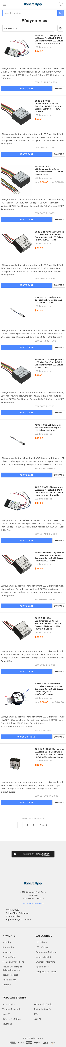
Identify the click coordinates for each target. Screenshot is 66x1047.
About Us (7, 952)
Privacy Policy (9, 957)
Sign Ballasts (42, 966)
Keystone (7, 1024)
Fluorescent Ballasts (45, 952)
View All (37, 1019)
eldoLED (6, 1014)
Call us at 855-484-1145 (33, 903)
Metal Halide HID (43, 957)
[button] (60, 28)
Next (42, 825)
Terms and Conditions (13, 962)
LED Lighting (41, 947)
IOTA (36, 1014)
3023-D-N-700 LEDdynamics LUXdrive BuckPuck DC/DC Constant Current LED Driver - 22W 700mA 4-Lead (49, 236)
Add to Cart (26, 88)
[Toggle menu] (4, 4)
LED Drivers (41, 942)
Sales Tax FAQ (9, 979)
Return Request (10, 975)
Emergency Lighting (45, 962)
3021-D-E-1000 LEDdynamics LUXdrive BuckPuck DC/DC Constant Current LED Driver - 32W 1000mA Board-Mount (49, 753)
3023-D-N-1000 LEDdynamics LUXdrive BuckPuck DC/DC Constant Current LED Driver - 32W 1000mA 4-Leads (48, 623)
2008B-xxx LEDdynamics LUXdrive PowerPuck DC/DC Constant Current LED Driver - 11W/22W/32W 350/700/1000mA (49, 689)
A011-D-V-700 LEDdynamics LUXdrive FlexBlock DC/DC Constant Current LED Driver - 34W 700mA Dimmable (49, 39)
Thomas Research (11, 1009)
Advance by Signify (43, 1004)
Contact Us (8, 947)
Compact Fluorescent (46, 971)
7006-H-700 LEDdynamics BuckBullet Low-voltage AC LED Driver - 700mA (48, 300)
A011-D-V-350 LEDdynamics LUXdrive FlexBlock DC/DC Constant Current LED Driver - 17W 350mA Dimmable (49, 491)
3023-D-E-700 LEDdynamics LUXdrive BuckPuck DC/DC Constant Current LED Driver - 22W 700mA (49, 363)
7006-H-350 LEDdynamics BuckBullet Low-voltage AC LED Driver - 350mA (48, 428)
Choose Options (26, 737)
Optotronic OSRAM (11, 1019)
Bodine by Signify (42, 1009)
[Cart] (61, 4)
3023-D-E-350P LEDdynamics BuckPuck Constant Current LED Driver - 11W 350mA (49, 170)
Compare (59, 88)
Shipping (6, 942)
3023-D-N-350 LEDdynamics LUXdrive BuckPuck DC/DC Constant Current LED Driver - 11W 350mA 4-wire (49, 556)
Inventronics (8, 1004)
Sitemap (6, 984)
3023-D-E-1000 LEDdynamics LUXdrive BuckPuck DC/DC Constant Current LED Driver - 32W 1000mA (48, 106)
